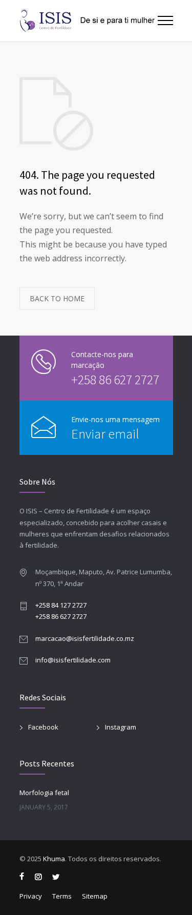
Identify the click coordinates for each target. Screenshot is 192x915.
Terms (62, 896)
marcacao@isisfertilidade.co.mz (84, 638)
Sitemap (95, 896)
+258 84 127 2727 (61, 605)
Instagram (120, 727)
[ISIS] (88, 20)
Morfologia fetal (44, 792)
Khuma (54, 858)
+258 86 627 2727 (115, 379)
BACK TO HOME (57, 298)
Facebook (43, 727)
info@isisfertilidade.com (73, 659)
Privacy (30, 896)
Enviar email (105, 433)
